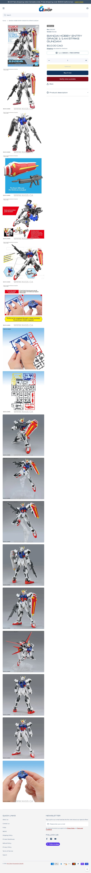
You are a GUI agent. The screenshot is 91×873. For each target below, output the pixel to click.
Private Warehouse (8, 839)
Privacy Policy (7, 847)
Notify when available (68, 79)
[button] (87, 8)
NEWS (5, 831)
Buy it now (68, 73)
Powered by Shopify (18, 863)
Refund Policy (7, 843)
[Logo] (45, 8)
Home (4, 20)
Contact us (6, 823)
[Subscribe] (86, 824)
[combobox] (45, 15)
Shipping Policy (7, 835)
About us (5, 819)
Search (5, 855)
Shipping (50, 48)
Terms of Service (8, 851)
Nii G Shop (9, 863)
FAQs (4, 827)
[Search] (4, 15)
